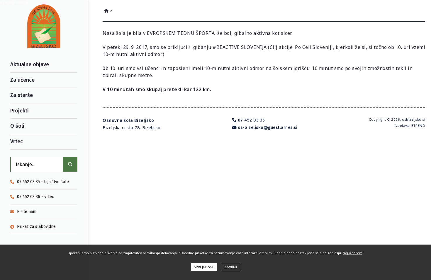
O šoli (17, 126)
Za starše (21, 95)
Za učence (22, 80)
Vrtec (16, 141)
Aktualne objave (29, 64)
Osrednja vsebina (14, 2)
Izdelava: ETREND (409, 125)
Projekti (19, 110)
